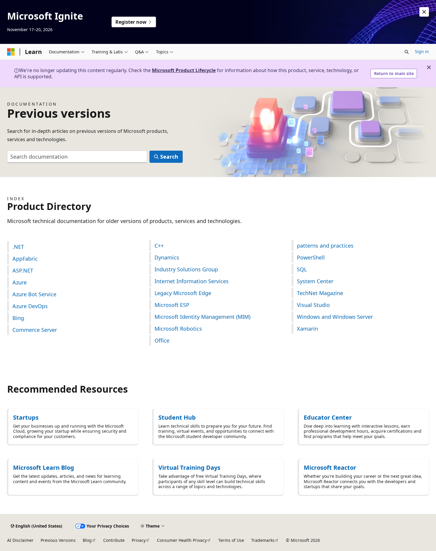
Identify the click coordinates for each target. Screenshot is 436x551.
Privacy (139, 540)
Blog (87, 540)
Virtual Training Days (189, 468)
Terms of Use (231, 540)
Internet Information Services (192, 281)
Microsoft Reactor (330, 468)
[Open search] (407, 52)
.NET (18, 246)
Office (162, 340)
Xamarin (307, 328)
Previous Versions (58, 540)
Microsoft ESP (172, 304)
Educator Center (328, 417)
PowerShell (311, 257)
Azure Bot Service (34, 294)
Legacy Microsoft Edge (183, 293)
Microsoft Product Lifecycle (184, 70)
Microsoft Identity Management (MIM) (202, 316)
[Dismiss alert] (424, 12)
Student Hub (177, 417)
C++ (159, 245)
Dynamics (167, 257)
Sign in (422, 51)
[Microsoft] (11, 52)
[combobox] (77, 157)
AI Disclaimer (20, 540)
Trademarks (263, 540)
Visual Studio (313, 304)
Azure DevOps (30, 306)
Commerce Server (34, 329)
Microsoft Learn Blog (43, 468)
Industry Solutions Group (186, 269)
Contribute (114, 540)
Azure (19, 282)
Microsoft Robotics (178, 328)
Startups (26, 417)
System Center (315, 281)
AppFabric (25, 258)
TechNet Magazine (320, 293)
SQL (302, 269)
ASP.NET (22, 270)
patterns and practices (325, 245)
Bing (18, 317)
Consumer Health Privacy (182, 540)
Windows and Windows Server (335, 316)
